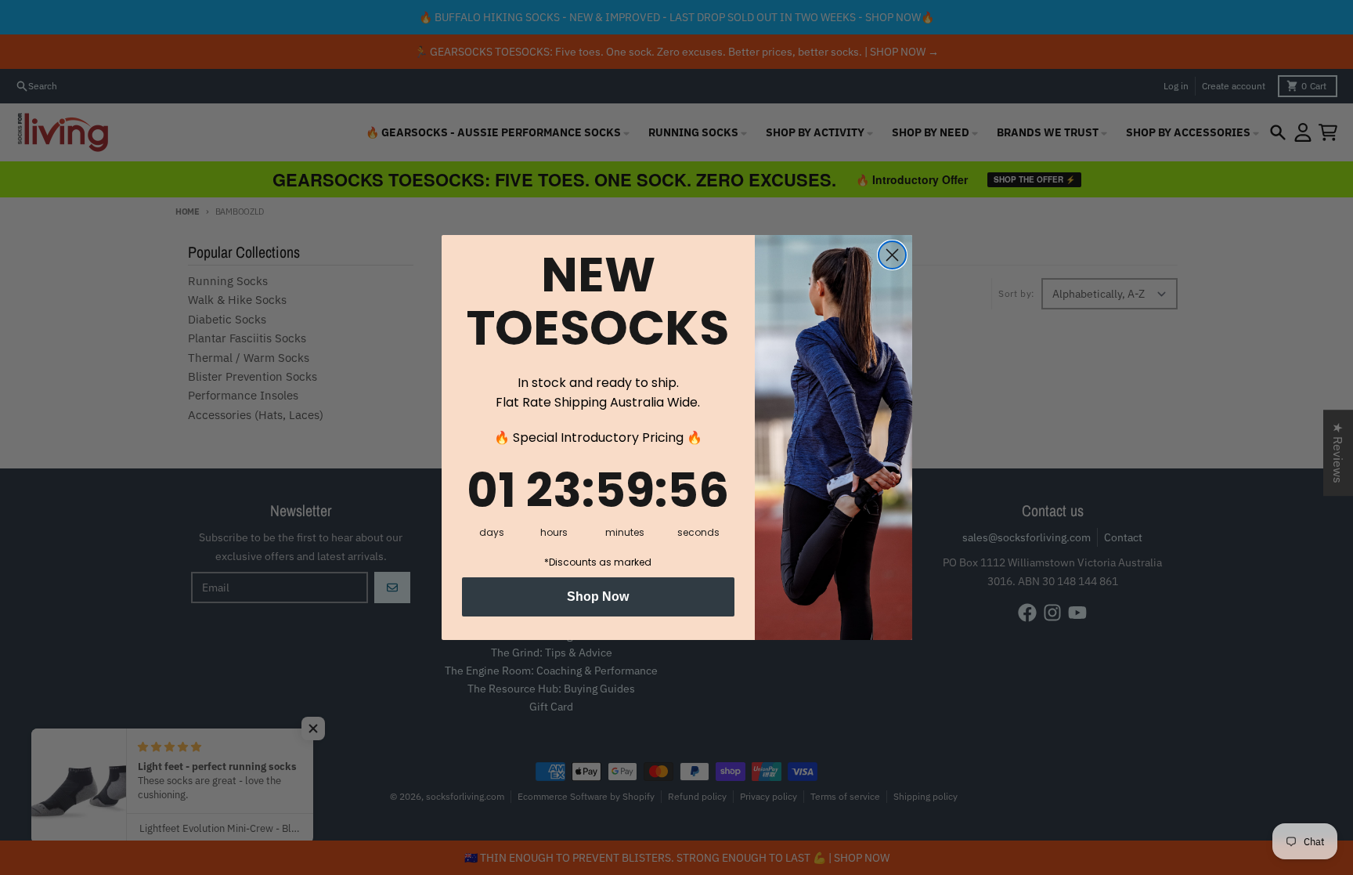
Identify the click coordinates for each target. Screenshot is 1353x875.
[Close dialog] (892, 255)
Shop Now (598, 596)
